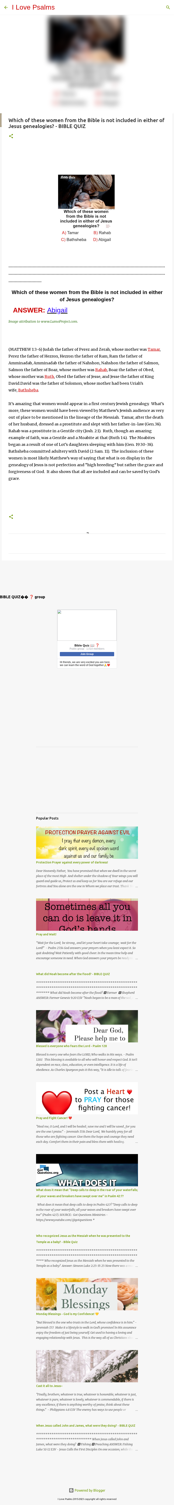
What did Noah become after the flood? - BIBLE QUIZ (73, 974)
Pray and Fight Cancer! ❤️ (54, 1118)
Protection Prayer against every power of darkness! (72, 862)
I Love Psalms (33, 7)
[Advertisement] (85, 155)
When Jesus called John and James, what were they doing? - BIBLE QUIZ (85, 1425)
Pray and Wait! (46, 934)
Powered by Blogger (89, 1490)
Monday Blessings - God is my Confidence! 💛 (67, 1314)
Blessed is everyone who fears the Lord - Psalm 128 (71, 1046)
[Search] (168, 7)
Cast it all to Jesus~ (49, 1386)
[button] (11, 136)
